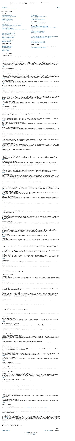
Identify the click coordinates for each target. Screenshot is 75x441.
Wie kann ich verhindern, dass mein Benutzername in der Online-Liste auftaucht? (12, 23)
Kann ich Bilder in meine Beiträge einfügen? (7, 46)
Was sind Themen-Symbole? (5, 50)
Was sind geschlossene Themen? (6, 49)
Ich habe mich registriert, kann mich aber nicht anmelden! (9, 16)
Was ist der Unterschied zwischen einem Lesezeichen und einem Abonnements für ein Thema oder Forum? (44, 36)
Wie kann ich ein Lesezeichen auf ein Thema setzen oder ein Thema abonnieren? (41, 37)
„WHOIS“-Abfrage (5, 417)
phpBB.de (46, 407)
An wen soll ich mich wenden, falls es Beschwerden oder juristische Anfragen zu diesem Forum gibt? (43, 46)
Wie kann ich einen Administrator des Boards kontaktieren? (38, 47)
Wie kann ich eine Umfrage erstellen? (6, 34)
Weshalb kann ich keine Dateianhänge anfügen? (8, 37)
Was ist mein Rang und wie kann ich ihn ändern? (8, 28)
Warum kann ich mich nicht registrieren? (7, 15)
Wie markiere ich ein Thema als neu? (6, 41)
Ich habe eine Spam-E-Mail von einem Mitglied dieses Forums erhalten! (40, 23)
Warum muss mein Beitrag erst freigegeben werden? (8, 40)
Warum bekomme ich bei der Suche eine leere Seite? (37, 32)
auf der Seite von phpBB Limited (27, 407)
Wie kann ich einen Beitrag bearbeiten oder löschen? (8, 32)
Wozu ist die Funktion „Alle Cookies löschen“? (7, 20)
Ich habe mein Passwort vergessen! (6, 18)
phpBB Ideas (41, 411)
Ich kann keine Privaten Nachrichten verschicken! (37, 22)
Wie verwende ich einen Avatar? (6, 27)
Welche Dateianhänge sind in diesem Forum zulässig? (38, 41)
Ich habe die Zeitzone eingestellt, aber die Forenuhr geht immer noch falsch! (11, 25)
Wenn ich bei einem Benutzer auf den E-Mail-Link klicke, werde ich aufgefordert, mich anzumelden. (14, 29)
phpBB (28, 432)
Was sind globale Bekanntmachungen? (7, 47)
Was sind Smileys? (4, 45)
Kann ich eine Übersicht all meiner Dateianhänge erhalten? (38, 42)
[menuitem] (6, 7)
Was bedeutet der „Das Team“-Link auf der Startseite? (38, 19)
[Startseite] (6, 3)
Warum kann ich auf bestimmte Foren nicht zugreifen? (8, 36)
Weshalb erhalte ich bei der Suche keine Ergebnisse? (38, 31)
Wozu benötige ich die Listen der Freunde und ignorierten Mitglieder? (39, 26)
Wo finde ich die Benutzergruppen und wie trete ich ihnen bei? (39, 16)
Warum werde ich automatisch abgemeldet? (7, 19)
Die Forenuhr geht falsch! (5, 24)
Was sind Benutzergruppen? (34, 15)
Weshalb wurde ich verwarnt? (5, 38)
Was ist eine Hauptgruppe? (34, 18)
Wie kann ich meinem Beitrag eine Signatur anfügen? (8, 33)
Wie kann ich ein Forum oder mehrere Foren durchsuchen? (38, 30)
